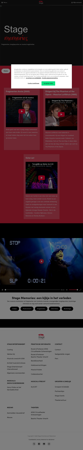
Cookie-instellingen (33, 83)
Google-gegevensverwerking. (50, 78)
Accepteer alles (48, 83)
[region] (41, 76)
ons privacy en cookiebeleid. (34, 78)
